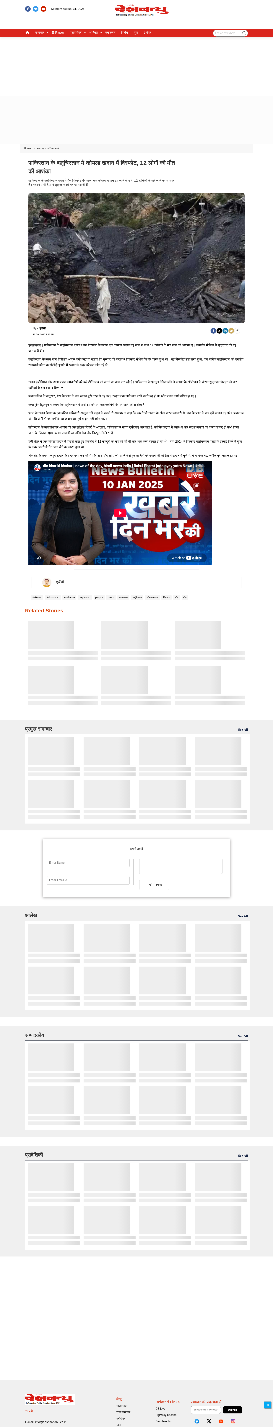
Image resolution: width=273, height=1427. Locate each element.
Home (28, 148)
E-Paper (58, 32)
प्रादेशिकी (76, 32)
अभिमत (93, 32)
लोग (176, 597)
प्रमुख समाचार (38, 729)
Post (158, 885)
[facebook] (28, 9)
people (99, 597)
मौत (184, 597)
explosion (85, 597)
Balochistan (53, 597)
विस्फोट (166, 597)
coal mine (69, 597)
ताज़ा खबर (121, 1406)
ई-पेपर (147, 32)
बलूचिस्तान (137, 597)
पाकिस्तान (123, 597)
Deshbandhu (163, 1421)
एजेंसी (43, 328)
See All (243, 729)
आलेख (31, 915)
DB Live (160, 1408)
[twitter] (35, 9)
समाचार (39, 32)
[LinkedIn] (225, 331)
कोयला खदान (152, 597)
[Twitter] (219, 331)
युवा (136, 32)
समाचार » (41, 148)
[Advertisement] (136, 65)
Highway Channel (166, 1415)
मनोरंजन (110, 32)
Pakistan (36, 597)
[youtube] (43, 9)
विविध (124, 32)
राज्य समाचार (123, 1412)
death (111, 597)
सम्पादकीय (34, 1035)
